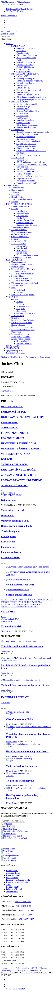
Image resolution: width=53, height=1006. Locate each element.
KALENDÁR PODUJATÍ (15, 697)
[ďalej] (5, 563)
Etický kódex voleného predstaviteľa (31, 97)
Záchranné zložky (18, 243)
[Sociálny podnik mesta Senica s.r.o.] (13, 846)
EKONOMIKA (17, 130)
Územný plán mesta (24, 64)
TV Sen (19, 292)
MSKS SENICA (33, 604)
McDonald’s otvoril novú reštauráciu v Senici (25, 685)
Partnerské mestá (23, 69)
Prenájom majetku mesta (26, 146)
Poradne (14, 239)
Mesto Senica (6, 631)
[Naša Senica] (7, 851)
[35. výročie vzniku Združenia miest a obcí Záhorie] (27, 567)
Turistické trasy (17, 315)
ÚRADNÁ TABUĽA (12, 406)
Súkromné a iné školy (25, 220)
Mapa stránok (35, 970)
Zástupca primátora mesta (26, 55)
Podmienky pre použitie (11, 970)
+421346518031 (8, 391)
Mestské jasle (21, 211)
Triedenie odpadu (10, 531)
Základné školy (22, 216)
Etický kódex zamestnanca (27, 125)
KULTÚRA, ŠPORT (15, 260)
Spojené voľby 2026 (14, 350)
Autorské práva (7, 968)
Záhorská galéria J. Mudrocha (23, 269)
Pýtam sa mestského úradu (17, 882)
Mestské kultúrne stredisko (22, 264)
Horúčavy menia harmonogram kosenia (27, 751)
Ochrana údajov (22, 968)
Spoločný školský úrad (25, 120)
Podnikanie (15, 195)
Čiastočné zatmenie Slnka (19, 719)
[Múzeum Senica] (8, 833)
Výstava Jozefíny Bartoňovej (21, 766)
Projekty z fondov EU (25, 67)
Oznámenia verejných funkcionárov (31, 99)
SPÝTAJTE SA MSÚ (15, 11)
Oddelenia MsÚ (22, 113)
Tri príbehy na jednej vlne (20, 780)
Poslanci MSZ (22, 76)
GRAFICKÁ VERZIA (15, 989)
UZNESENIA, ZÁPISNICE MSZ (18, 443)
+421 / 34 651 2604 (26, 910)
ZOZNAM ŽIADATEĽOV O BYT (19, 475)
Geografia (20, 309)
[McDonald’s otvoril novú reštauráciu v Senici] (20, 680)
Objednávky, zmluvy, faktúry (28, 155)
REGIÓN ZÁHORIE (10, 600)
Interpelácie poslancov (25, 83)
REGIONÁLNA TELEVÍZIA (13, 604)
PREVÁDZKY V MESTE (15, 433)
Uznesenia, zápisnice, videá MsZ (29, 81)
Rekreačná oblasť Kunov (21, 322)
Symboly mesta (22, 306)
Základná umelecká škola (26, 225)
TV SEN (5, 702)
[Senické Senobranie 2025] (17, 590)
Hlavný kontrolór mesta (26, 57)
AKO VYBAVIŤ (13, 185)
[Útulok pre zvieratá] (10, 856)
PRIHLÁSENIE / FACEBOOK (19, 9)
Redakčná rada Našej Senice (22, 295)
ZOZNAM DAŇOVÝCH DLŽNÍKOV (21, 480)
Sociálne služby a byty (25, 169)
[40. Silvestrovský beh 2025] (18, 580)
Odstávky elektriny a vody (15, 520)
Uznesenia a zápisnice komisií (28, 90)
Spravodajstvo (7, 651)
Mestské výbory (22, 92)
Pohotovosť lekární (11, 552)
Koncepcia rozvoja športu (21, 278)
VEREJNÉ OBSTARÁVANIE (17, 454)
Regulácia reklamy (24, 178)
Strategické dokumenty (25, 62)
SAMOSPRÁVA (18, 46)
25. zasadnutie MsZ (11, 626)
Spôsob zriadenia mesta (26, 48)
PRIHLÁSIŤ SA (8, 826)
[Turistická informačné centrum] (14, 831)
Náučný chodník (18, 325)
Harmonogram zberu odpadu (16, 526)
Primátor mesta (22, 53)
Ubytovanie (16, 332)
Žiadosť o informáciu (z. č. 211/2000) (31, 164)
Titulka (4, 357)
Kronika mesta (17, 285)
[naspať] (2, 563)
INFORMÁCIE (17, 157)
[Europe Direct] (8, 849)
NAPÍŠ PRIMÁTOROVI (14, 485)
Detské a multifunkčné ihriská (23, 320)
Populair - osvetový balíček (27, 183)
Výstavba (15, 192)
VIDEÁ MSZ (8, 611)
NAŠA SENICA (45, 600)
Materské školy (22, 213)
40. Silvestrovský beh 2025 (20, 584)
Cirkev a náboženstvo (20, 236)
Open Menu (6, 39)
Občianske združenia (19, 234)
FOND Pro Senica (24, 174)
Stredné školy (22, 218)
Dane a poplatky (18, 190)
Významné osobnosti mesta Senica (25, 283)
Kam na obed (8, 541)
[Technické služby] (9, 858)
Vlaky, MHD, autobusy (20, 336)
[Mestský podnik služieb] (11, 836)
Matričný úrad (22, 118)
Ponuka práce (8, 547)
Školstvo (14, 209)
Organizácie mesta (23, 71)
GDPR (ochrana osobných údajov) (30, 162)
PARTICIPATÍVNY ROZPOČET (19, 469)
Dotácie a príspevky (19, 197)
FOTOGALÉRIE (10, 557)
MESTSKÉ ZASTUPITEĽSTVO (25, 74)
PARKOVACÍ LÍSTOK (13, 411)
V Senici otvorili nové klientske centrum (22, 646)
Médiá (13, 288)
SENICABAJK (12, 348)
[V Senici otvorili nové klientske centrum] (18, 641)
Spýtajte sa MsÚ (23, 106)
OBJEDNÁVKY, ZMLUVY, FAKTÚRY (22, 417)
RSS (26, 970)
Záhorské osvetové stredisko (22, 274)
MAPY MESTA (13, 346)
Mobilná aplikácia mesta (26, 127)
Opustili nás (7, 515)
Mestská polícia (22, 248)
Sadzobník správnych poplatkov (29, 176)
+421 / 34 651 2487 (26, 919)
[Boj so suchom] (8, 493)
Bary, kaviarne (46, 357)
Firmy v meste (12, 877)
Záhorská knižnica (18, 271)
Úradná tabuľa (22, 160)
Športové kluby (17, 276)
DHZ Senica (21, 253)
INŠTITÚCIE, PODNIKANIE (19, 204)
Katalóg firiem (16, 357)
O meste (14, 299)
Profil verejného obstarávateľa (28, 141)
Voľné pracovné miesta (25, 181)
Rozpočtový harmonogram (27, 134)
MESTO (9, 43)
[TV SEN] (5, 853)
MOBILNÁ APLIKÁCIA (14, 464)
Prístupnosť (44, 968)
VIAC (3, 490)
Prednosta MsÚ (22, 109)
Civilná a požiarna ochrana (27, 255)
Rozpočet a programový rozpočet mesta (32, 132)
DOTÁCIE (7, 459)
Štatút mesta (21, 50)
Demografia (21, 311)
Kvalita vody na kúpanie (21, 339)
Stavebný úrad (22, 116)
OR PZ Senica (22, 246)
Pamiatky (20, 304)
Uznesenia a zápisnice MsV (27, 95)
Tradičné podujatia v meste (22, 327)
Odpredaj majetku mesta (26, 143)
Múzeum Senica (17, 267)
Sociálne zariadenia (19, 229)
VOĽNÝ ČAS (12, 297)
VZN (18, 60)
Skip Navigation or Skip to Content (15, 2)
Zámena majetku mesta (25, 148)
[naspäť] (2, 708)
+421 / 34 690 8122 (23, 906)
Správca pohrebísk (18, 241)
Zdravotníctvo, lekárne (20, 227)
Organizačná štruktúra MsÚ (27, 111)
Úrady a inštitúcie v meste (21, 232)
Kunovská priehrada (24, 341)
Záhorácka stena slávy (20, 281)
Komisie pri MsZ (23, 88)
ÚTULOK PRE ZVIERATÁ (30, 602)
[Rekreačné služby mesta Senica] (15, 838)
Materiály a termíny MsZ (26, 78)
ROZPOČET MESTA (12, 438)
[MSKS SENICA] (9, 829)
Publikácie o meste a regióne (22, 329)
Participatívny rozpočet (25, 136)
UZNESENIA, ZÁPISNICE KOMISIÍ (21, 448)
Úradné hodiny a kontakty (27, 104)
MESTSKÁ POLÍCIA (28, 600)
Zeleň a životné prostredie (21, 199)
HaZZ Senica (21, 250)
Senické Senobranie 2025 (19, 594)
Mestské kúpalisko (24, 343)
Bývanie (14, 202)
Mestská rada (21, 85)
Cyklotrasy (15, 318)
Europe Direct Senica (20, 206)
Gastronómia (31, 357)
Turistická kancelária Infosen (23, 313)
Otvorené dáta (22, 167)
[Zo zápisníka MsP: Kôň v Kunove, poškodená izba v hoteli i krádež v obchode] (26, 660)
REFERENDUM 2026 (15, 353)
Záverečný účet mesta (25, 139)
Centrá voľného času (24, 223)
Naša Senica (21, 290)
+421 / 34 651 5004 (9, 31)
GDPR (34, 968)
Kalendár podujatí (18, 262)
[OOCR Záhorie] (8, 860)
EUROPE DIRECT (9, 602)
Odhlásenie (8, 824)
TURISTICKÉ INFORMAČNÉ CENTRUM (19, 607)
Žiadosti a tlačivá (23, 123)
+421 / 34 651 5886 (24, 915)
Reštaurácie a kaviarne (20, 334)
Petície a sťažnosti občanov (27, 171)
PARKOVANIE (9, 422)
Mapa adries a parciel (12, 510)
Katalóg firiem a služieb (21, 257)
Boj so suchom (8, 500)
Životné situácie (17, 188)
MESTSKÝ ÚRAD (19, 102)
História (19, 302)
